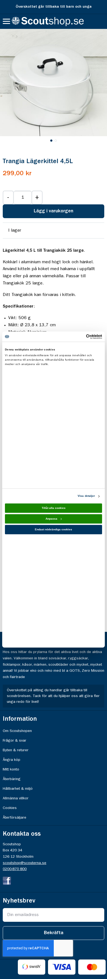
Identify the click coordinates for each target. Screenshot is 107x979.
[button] (51, 140)
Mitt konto (11, 769)
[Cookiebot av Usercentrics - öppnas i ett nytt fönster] (78, 336)
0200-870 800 (15, 869)
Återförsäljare (14, 817)
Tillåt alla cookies (54, 508)
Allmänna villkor (16, 798)
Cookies (10, 808)
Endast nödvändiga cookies (53, 529)
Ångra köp (11, 759)
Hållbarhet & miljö (18, 788)
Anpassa (51, 518)
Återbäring (12, 779)
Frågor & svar (14, 740)
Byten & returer (16, 750)
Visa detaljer (86, 496)
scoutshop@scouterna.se (24, 863)
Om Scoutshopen (17, 731)
